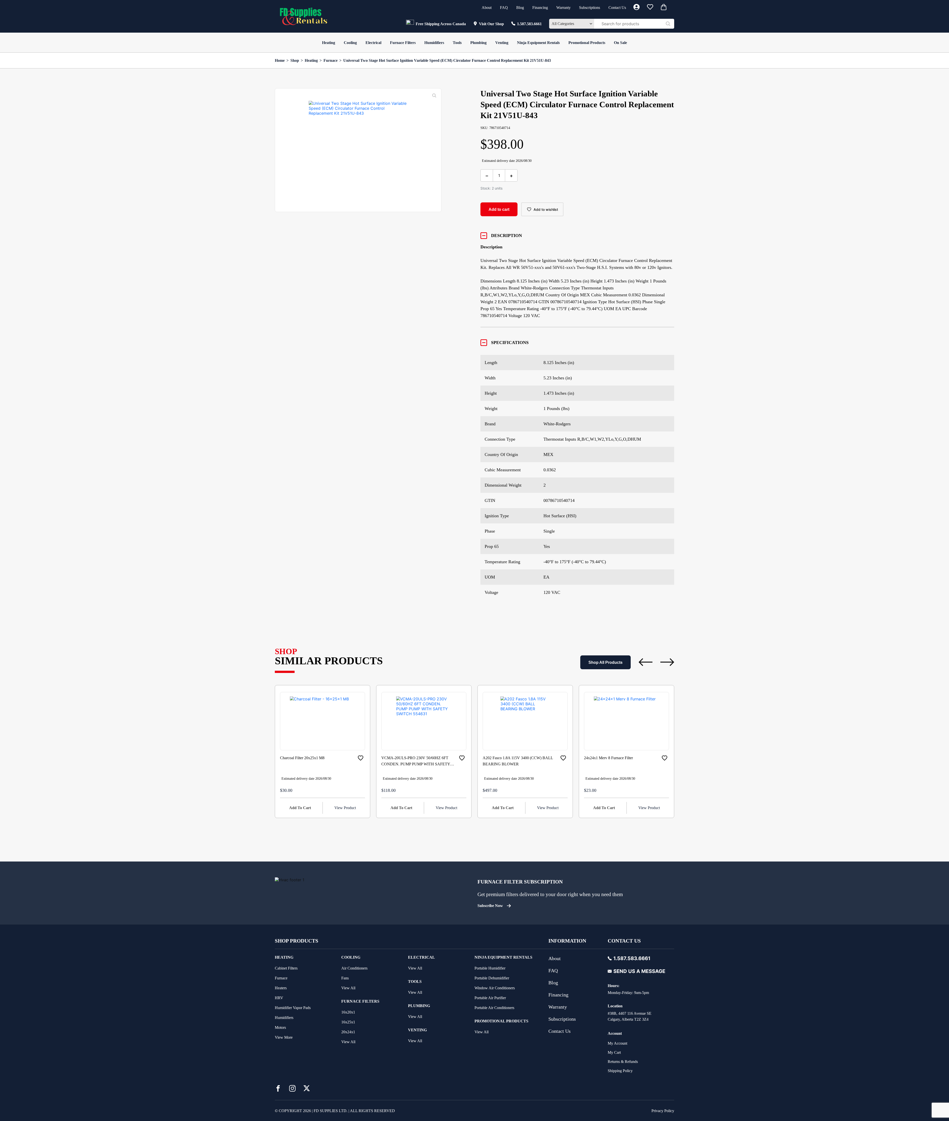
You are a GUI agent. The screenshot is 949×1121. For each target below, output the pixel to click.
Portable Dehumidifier (491, 978)
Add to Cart (300, 808)
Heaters (281, 988)
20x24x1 (348, 1032)
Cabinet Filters (286, 968)
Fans (345, 978)
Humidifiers (434, 43)
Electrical (373, 43)
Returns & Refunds (623, 1061)
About (487, 7)
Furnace (331, 60)
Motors (280, 1027)
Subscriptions (589, 7)
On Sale (620, 43)
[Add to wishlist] (360, 758)
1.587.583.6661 (529, 24)
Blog (520, 7)
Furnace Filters (403, 43)
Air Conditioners (354, 968)
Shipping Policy (620, 1071)
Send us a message (639, 971)
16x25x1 (348, 1022)
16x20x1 (348, 1012)
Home (280, 60)
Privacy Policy (662, 1111)
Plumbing (478, 43)
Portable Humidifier (489, 968)
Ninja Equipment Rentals (538, 43)
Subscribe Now (490, 906)
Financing (540, 7)
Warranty (563, 7)
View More (284, 1037)
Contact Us (617, 7)
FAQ (504, 7)
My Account (617, 1043)
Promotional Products (586, 43)
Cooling (350, 43)
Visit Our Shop (491, 24)
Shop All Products (605, 662)
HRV (279, 998)
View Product (345, 808)
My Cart (614, 1052)
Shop (294, 60)
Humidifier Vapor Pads (293, 1008)
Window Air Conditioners (494, 988)
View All (348, 988)
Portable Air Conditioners (494, 1008)
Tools (457, 43)
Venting (501, 43)
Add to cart (499, 209)
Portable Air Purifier (490, 998)
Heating (328, 43)
